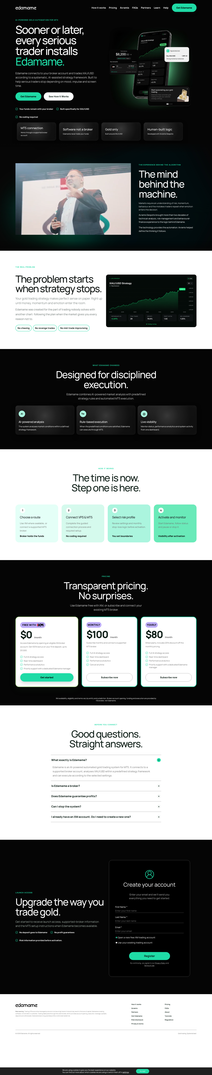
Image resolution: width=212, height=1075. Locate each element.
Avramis (124, 7)
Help (165, 7)
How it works (99, 7)
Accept (143, 1071)
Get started (46, 677)
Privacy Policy (160, 963)
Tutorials (168, 1016)
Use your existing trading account (135, 942)
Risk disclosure (137, 1020)
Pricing (113, 7)
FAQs (135, 7)
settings (126, 1072)
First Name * (121, 906)
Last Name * (121, 917)
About (167, 1012)
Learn (157, 7)
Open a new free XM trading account (136, 937)
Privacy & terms (137, 1024)
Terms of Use (149, 965)
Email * (118, 927)
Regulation (169, 1020)
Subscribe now (109, 677)
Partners (146, 7)
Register (149, 956)
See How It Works (59, 96)
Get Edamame (184, 7)
